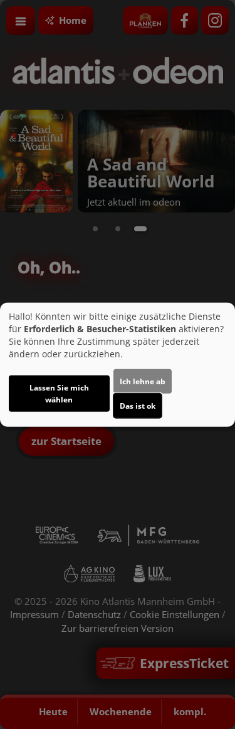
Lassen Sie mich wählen (59, 393)
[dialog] (117, 364)
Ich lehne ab (142, 381)
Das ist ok (137, 406)
